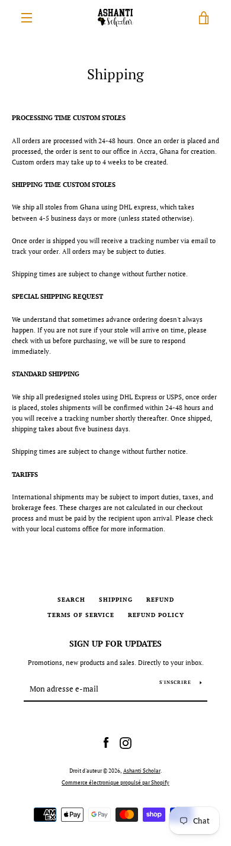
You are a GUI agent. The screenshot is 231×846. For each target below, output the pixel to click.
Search (71, 599)
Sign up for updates (115, 643)
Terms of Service (80, 615)
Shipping (116, 599)
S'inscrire (175, 682)
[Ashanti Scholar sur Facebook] (106, 742)
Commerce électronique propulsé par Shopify (115, 782)
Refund (160, 599)
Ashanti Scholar (142, 770)
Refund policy (156, 615)
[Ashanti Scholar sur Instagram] (125, 742)
